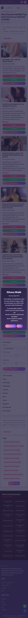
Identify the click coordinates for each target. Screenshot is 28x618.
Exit (20, 326)
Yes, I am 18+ (10, 326)
